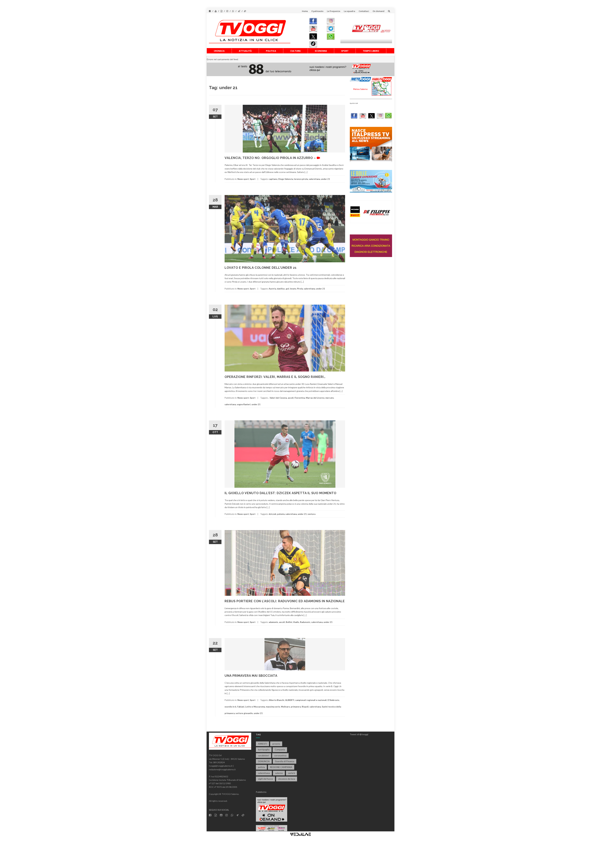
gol (287, 288)
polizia (261, 767)
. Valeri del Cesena (278, 398)
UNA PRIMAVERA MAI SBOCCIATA (251, 676)
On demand (378, 11)
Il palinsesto (317, 11)
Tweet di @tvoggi (359, 734)
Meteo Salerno (360, 89)
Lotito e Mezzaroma (255, 706)
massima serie (273, 706)
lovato (293, 288)
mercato (329, 398)
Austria (272, 288)
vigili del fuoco (265, 778)
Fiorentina (300, 398)
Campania (280, 749)
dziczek (272, 514)
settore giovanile (244, 713)
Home (305, 11)
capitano (273, 179)
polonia (281, 514)
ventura (311, 514)
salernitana (314, 179)
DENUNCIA (264, 761)
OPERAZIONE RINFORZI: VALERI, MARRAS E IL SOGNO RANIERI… (275, 377)
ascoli (291, 398)
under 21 (325, 179)
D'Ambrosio (333, 700)
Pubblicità (261, 792)
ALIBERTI (289, 700)
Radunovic (305, 622)
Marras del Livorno (315, 398)
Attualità (245, 50)
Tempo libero (371, 50)
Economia (321, 50)
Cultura (295, 50)
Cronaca (219, 50)
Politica (271, 50)
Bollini (289, 622)
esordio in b (230, 706)
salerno (279, 773)
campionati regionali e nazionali (311, 700)
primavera (296, 706)
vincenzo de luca (286, 778)
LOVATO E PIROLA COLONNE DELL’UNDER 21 (261, 268)
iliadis (296, 622)
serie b (291, 773)
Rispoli (305, 706)
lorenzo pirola (301, 179)
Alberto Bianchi (276, 700)
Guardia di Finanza (284, 761)
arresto (276, 743)
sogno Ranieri (244, 404)
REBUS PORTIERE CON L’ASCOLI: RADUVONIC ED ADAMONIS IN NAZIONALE (285, 601)
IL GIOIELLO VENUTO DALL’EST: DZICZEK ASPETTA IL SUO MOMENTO (280, 493)
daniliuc (281, 288)
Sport (345, 50)
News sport (243, 179)
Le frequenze (333, 11)
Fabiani (240, 706)
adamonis (273, 622)
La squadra (349, 11)
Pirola (300, 288)
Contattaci (364, 11)
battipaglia (264, 749)
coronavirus (280, 755)
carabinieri (263, 755)
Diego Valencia (285, 179)
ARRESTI (262, 743)
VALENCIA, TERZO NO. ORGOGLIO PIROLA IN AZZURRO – (271, 158)
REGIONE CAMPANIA (281, 767)
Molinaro (285, 706)
